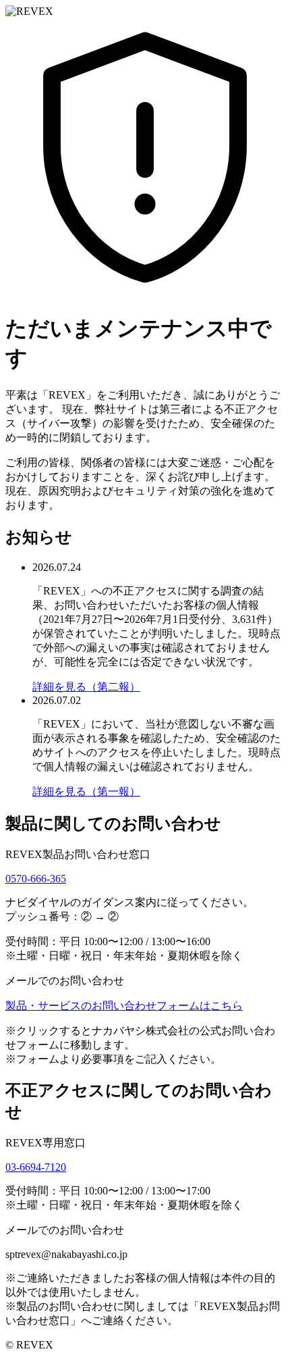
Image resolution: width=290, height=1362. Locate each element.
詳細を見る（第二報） (86, 686)
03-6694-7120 (35, 1167)
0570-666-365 (35, 878)
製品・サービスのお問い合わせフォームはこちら (124, 1005)
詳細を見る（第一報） (86, 791)
